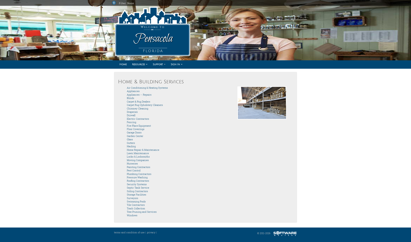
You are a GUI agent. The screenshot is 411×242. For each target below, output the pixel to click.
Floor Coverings (135, 129)
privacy (151, 232)
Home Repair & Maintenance (143, 149)
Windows (132, 215)
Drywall (131, 115)
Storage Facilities (136, 194)
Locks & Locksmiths (138, 156)
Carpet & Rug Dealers (138, 101)
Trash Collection (136, 208)
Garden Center (135, 136)
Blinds (130, 98)
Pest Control (133, 170)
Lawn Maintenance (138, 153)
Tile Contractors (136, 204)
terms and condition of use (129, 232)
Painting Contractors (138, 167)
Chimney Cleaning (137, 108)
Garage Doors (134, 132)
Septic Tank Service (138, 187)
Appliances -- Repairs (139, 94)
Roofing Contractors (138, 180)
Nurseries (132, 163)
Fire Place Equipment (139, 125)
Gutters (131, 142)
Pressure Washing (137, 177)
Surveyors (132, 198)
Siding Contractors (137, 191)
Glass (130, 139)
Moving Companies (138, 160)
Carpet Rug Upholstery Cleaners (145, 105)
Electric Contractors (138, 118)
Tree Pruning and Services (142, 211)
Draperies (132, 111)
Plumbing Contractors (139, 174)
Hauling (131, 146)
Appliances (133, 91)
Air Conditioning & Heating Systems (147, 87)
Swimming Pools (136, 201)
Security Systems (137, 184)
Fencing (131, 122)
